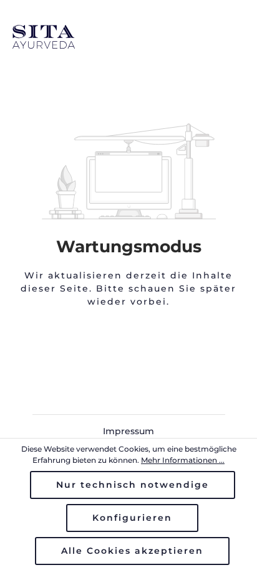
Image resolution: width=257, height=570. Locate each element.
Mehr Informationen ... (183, 460)
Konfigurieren (132, 517)
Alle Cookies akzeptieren (132, 550)
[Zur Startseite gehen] (128, 37)
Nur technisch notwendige (132, 484)
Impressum (128, 431)
